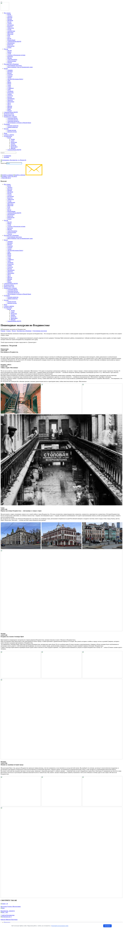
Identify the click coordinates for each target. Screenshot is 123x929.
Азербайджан (11, 202)
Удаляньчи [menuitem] (10, 91)
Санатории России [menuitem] (12, 119)
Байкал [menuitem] (9, 52)
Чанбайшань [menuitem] (10, 98)
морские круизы (12, 303)
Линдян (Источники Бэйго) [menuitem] (15, 79)
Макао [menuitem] (9, 82)
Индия (9, 210)
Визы (5, 304)
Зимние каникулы (12, 298)
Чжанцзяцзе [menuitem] (10, 101)
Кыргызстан (10, 217)
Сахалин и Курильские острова (16, 226)
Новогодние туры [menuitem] (9, 115)
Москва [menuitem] (9, 58)
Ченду (9, 276)
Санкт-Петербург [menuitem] (12, 59)
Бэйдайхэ (10, 243)
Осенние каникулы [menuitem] (12, 125)
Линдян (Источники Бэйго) (15, 250)
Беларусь (9, 198)
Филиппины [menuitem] (11, 43)
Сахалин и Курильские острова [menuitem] (16, 55)
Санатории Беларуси (13, 292)
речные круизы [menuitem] (11, 130)
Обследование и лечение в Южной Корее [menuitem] (19, 122)
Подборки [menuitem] (7, 124)
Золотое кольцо (11, 232)
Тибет (9, 261)
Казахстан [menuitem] (10, 44)
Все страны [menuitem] (7, 13)
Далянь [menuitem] (9, 77)
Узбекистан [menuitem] (10, 28)
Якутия (9, 222)
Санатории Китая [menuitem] (12, 118)
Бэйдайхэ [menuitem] (10, 71)
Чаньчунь (10, 271)
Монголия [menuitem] (10, 34)
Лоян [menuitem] (8, 80)
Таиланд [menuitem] (9, 16)
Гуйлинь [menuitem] (9, 76)
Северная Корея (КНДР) (14, 213)
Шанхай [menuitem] (9, 106)
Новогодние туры (9, 286)
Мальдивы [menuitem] (10, 32)
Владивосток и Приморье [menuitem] (11, 64)
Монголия (10, 205)
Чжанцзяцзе (10, 273)
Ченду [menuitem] (9, 104)
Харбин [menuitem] (9, 94)
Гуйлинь (9, 247)
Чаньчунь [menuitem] (10, 100)
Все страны (7, 184)
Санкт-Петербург (12, 231)
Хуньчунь (10, 267)
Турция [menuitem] (9, 23)
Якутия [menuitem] (9, 50)
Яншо (9, 280)
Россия (9, 193)
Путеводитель (8, 307)
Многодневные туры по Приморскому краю (20, 238)
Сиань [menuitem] (9, 86)
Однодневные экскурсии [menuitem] (14, 65)
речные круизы (11, 301)
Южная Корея (11, 211)
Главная (3, 331)
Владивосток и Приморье (11, 235)
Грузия (9, 201)
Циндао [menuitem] (9, 97)
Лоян (8, 252)
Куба (8, 207)
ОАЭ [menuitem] (8, 37)
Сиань (9, 258)
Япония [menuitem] (9, 19)
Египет (9, 219)
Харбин (9, 265)
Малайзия (10, 192)
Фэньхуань (10, 264)
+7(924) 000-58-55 (6, 178)
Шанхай (9, 277)
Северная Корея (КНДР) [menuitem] (14, 41)
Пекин (9, 255)
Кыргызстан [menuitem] (10, 46)
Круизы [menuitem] (6, 128)
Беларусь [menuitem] (9, 26)
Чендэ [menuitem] (9, 103)
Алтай (9, 225)
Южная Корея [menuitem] (11, 40)
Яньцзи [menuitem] (9, 110)
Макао (9, 253)
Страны (8, 331)
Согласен (107, 925)
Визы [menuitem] (5, 133)
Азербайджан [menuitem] (11, 31)
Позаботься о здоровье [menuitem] (10, 116)
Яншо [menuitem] (9, 109)
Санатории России (12, 291)
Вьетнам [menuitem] (9, 17)
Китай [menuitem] (9, 14)
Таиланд (9, 187)
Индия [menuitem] (9, 38)
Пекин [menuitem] (9, 83)
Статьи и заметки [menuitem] (9, 134)
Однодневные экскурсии (14, 237)
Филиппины (11, 214)
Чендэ (9, 274)
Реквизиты (7, 922)
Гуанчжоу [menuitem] (10, 74)
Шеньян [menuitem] (9, 107)
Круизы (6, 300)
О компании (7, 155)
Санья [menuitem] (9, 85)
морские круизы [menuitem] (12, 131)
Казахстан (10, 216)
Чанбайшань (10, 270)
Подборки (7, 295)
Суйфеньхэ (10, 259)
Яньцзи (9, 282)
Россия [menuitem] (9, 22)
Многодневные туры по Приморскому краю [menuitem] (20, 67)
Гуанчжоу (10, 246)
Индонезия (10, 196)
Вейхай (9, 244)
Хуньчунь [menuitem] (10, 95)
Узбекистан (10, 199)
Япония (9, 190)
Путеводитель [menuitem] (8, 136)
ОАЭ (8, 208)
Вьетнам (9, 189)
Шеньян (9, 279)
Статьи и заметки (9, 306)
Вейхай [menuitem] (9, 73)
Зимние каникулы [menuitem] (12, 127)
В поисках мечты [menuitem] (9, 113)
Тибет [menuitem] (9, 89)
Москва (9, 229)
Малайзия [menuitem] (10, 20)
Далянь (9, 249)
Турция (9, 195)
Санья (9, 256)
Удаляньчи (10, 262)
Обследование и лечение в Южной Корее (19, 294)
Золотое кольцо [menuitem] (11, 61)
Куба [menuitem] (8, 35)
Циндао (9, 268)
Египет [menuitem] (9, 47)
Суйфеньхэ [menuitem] (10, 88)
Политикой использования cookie (59, 925)
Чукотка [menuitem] (9, 62)
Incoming (6, 157)
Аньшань (10, 241)
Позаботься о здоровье (10, 288)
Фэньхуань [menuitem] (10, 92)
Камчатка (10, 228)
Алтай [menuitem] (9, 53)
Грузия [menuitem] (9, 29)
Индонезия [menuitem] (10, 25)
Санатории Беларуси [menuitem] (13, 121)
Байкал (9, 223)
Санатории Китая (12, 289)
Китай (9, 186)
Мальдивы (10, 204)
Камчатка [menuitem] (10, 56)
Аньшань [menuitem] (10, 70)
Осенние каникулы (12, 297)
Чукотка (9, 234)
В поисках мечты (9, 285)
